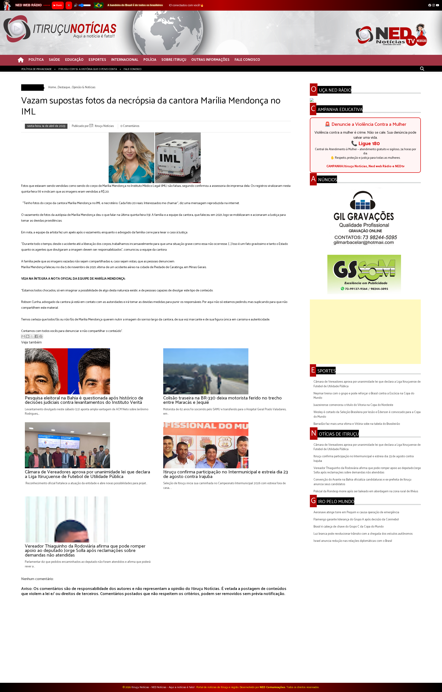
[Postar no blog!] (27, 336)
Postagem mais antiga (276, 670)
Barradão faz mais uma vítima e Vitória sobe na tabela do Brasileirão (357, 424)
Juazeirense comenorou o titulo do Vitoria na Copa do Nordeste (353, 405)
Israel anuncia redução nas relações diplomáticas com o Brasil (353, 541)
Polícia (149, 60)
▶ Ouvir (58, 5)
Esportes (97, 60)
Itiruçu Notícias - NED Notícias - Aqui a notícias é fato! (163, 687)
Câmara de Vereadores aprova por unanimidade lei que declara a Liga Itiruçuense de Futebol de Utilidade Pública (367, 384)
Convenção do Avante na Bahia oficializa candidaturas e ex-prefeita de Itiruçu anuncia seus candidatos (362, 482)
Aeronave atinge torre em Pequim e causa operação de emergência (356, 512)
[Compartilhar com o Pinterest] (40, 336)
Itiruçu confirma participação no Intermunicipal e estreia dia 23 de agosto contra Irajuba (364, 458)
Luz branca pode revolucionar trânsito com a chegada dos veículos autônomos (363, 533)
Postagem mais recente (36, 670)
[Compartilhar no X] (32, 336)
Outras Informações (210, 60)
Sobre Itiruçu (173, 60)
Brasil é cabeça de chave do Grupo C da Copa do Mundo (349, 526)
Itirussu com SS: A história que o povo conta (87, 69)
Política (36, 60)
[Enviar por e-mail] (23, 336)
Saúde (54, 60)
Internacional (124, 60)
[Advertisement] (365, 331)
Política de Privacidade (36, 69)
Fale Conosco (247, 60)
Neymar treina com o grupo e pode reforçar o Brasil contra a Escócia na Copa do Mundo (364, 396)
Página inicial (156, 670)
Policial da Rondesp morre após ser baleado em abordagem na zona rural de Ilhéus (366, 491)
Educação (74, 60)
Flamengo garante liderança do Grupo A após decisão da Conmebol (356, 519)
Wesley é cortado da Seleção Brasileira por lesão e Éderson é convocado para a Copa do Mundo (367, 414)
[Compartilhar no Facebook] (36, 336)
